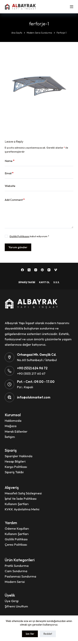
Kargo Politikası (16, 467)
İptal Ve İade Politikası (21, 498)
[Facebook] (22, 269)
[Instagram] (35, 269)
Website (10, 186)
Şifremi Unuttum (16, 606)
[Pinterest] (42, 269)
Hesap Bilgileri (15, 461)
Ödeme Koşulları (17, 528)
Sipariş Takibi (26, 282)
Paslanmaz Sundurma (20, 576)
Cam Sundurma (16, 571)
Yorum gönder (18, 247)
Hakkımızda (13, 420)
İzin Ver (30, 633)
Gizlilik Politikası (16, 539)
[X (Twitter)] (29, 269)
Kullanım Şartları (17, 504)
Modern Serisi (15, 582)
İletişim (10, 437)
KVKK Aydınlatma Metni (22, 509)
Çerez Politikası (16, 544)
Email (9, 173)
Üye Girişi (12, 601)
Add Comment (15, 200)
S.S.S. (56, 282)
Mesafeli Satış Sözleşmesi (23, 493)
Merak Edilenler (16, 431)
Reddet (48, 633)
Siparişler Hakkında (18, 456)
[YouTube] (49, 269)
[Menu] (71, 6)
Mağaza (10, 426)
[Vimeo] (55, 269)
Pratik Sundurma (17, 566)
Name (9, 161)
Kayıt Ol (44, 282)
